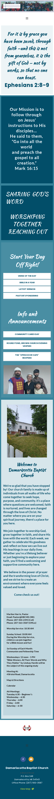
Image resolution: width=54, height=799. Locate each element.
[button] (27, 18)
